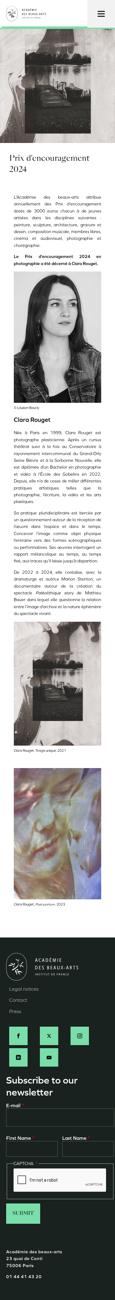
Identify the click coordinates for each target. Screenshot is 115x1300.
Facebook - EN (18, 1036)
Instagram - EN (80, 1036)
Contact (18, 1000)
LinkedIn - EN (18, 1057)
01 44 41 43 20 (24, 1276)
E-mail (13, 1105)
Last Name (74, 1138)
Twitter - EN (49, 1036)
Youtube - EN (49, 1057)
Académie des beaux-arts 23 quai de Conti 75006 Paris (34, 1258)
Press (15, 1011)
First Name (18, 1138)
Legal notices (24, 989)
